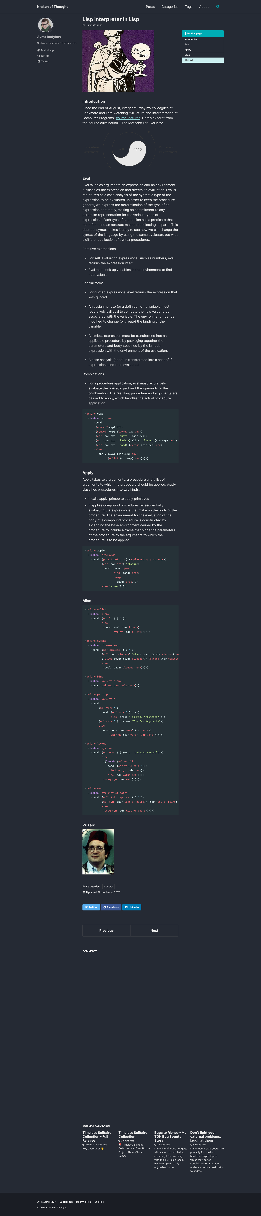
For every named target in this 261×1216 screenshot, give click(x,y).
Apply (188, 49)
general (108, 886)
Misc (187, 54)
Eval (187, 44)
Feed (100, 1202)
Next (154, 930)
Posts (150, 7)
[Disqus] (130, 992)
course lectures (128, 118)
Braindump (48, 1202)
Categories (170, 7)
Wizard (189, 60)
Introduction (191, 39)
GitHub (67, 1202)
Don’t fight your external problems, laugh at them (205, 1136)
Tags (189, 7)
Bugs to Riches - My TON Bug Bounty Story (170, 1136)
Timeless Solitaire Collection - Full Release (96, 1136)
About (204, 7)
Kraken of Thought (52, 7)
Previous (106, 930)
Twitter (85, 1202)
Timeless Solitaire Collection (132, 1134)
